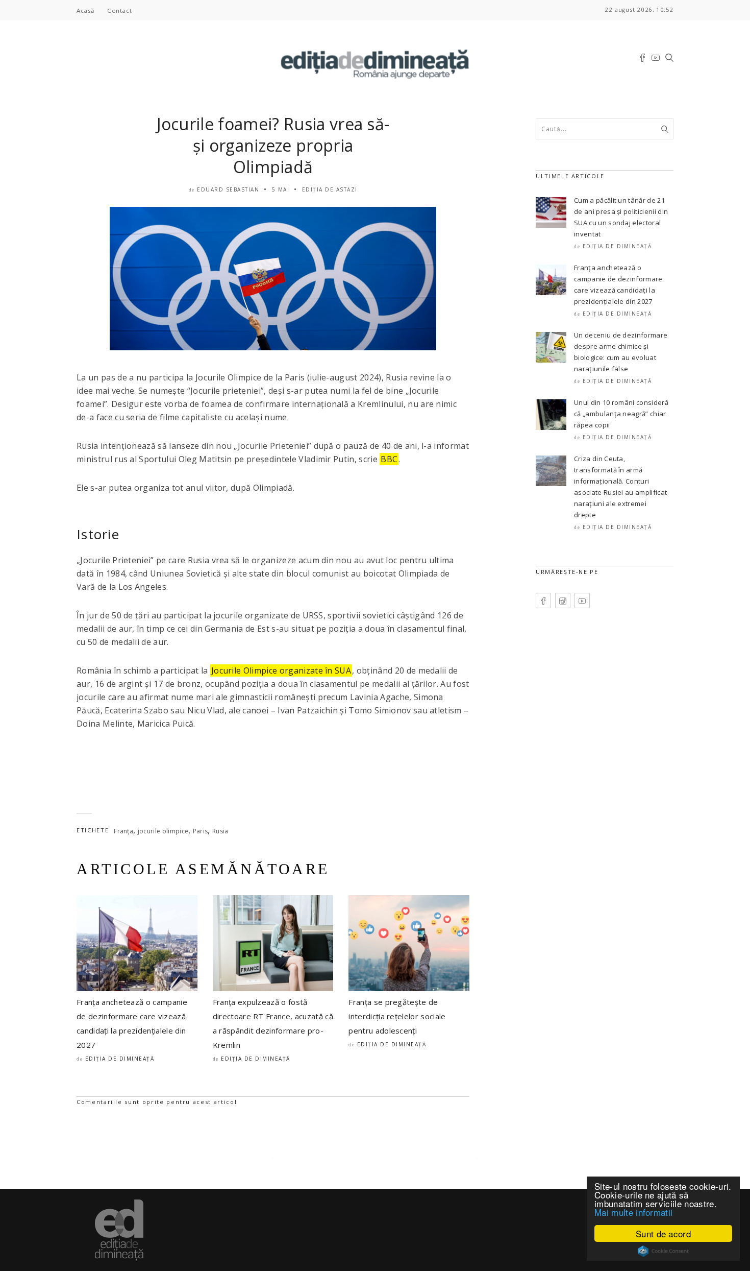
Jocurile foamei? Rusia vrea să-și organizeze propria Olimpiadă (273, 145)
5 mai (281, 189)
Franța (123, 831)
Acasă (85, 10)
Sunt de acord (663, 1233)
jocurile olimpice (163, 831)
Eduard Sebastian (228, 189)
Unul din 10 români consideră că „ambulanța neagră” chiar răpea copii (621, 413)
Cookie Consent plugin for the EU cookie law (663, 1251)
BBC (389, 459)
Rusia (220, 831)
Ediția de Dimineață (120, 1058)
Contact (119, 10)
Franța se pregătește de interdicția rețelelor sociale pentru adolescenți (396, 1016)
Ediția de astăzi (330, 189)
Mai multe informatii (633, 1212)
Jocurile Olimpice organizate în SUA (281, 670)
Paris (200, 831)
